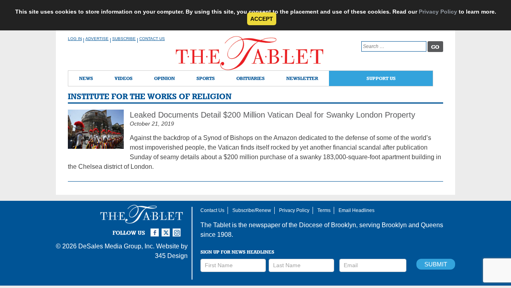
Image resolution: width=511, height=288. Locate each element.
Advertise (97, 38)
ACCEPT (261, 19)
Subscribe (124, 38)
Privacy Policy (438, 11)
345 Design (171, 255)
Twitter (166, 229)
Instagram (178, 229)
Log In (75, 38)
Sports (205, 78)
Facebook (155, 229)
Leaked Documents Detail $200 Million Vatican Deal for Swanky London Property (272, 114)
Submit (435, 264)
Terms (324, 210)
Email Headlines (356, 210)
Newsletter (302, 78)
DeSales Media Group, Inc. (116, 246)
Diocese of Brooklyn (327, 225)
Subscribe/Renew (251, 210)
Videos (124, 78)
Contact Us (152, 38)
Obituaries (250, 78)
